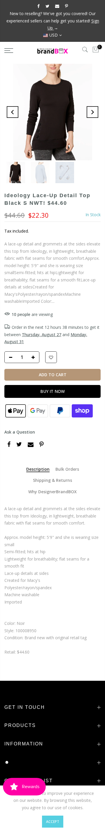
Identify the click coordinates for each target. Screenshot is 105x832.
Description (38, 469)
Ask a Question (19, 432)
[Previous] (12, 112)
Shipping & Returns (52, 480)
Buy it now (52, 391)
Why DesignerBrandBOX (52, 491)
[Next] (92, 112)
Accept (52, 821)
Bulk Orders (67, 469)
